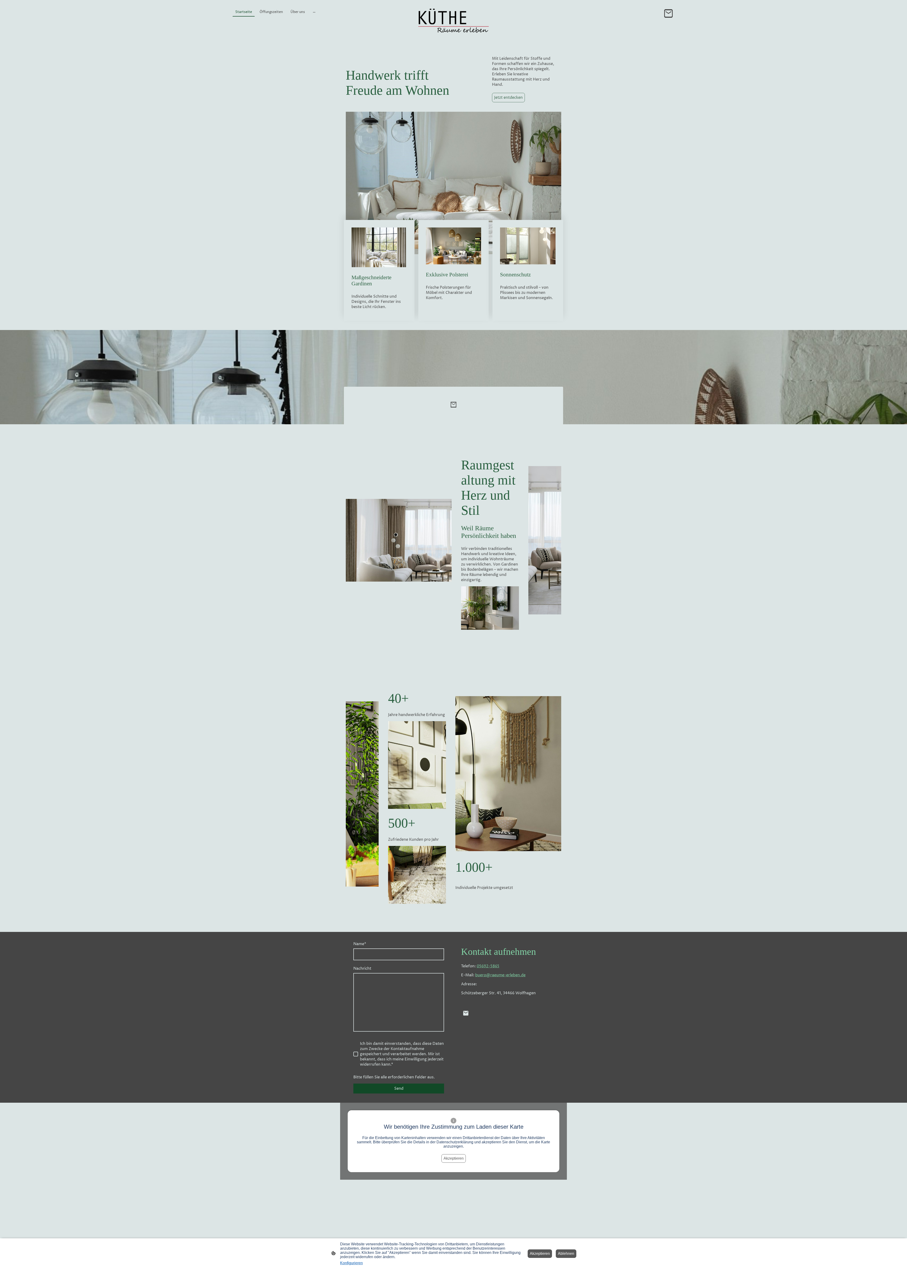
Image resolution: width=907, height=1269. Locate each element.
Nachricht (362, 968)
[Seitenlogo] (453, 24)
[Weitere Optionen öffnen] (314, 12)
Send (398, 1088)
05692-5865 (488, 966)
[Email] (668, 13)
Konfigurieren (351, 1263)
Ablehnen (566, 1254)
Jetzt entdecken (508, 97)
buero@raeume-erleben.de (500, 975)
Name (359, 944)
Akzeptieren (454, 1158)
